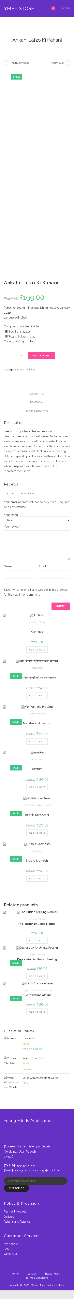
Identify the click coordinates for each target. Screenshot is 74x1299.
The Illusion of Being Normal (37, 923)
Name (8, 566)
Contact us (11, 1253)
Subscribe (16, 1188)
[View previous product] (6, 63)
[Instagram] (5, 1138)
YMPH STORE (19, 8)
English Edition (26, 369)
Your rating (12, 515)
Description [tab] (37, 393)
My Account (11, 1244)
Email (43, 566)
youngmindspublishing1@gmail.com (37, 1170)
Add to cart (41, 355)
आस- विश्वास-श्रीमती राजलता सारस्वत (37, 677)
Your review (12, 526)
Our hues (37, 631)
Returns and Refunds (17, 1221)
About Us (31, 1273)
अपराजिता (37, 769)
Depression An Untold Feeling (37, 959)
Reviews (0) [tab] (37, 402)
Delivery (9, 1216)
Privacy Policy (52, 1273)
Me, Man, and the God (37, 723)
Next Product (57, 62)
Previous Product (19, 62)
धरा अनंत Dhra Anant (37, 814)
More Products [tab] (37, 411)
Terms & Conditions (37, 1277)
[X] (5, 1128)
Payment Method (15, 1211)
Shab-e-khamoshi (37, 860)
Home (15, 1273)
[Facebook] (5, 1133)
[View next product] (67, 63)
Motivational (44, 805)
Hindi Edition (37, 667)
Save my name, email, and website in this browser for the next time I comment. (35, 592)
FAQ (6, 1248)
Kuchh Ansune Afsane (37, 995)
